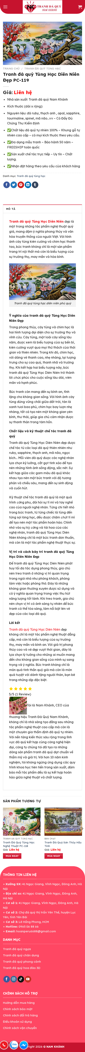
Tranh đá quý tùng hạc (42, 68)
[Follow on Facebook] (6, 979)
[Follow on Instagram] (13, 979)
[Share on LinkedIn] (28, 184)
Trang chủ (11, 68)
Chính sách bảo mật (17, 1009)
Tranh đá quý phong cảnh (22, 961)
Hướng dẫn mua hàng (19, 1003)
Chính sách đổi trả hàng (20, 1015)
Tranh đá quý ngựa (17, 949)
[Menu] (5, 7)
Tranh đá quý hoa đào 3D (21, 968)
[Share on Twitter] (13, 184)
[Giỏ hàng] (80, 7)
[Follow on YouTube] (28, 979)
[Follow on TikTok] (21, 979)
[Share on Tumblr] (35, 184)
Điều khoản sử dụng (17, 1021)
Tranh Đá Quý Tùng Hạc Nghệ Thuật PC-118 (19, 844)
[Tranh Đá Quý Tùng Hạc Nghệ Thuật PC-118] (22, 822)
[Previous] (3, 836)
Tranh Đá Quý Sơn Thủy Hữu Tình (62, 844)
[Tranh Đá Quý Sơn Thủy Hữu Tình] (63, 822)
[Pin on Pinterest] (21, 184)
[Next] (82, 836)
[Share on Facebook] (6, 184)
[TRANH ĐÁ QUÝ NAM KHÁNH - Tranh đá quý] (42, 6)
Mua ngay (12, 856)
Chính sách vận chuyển (20, 1028)
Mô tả (10, 208)
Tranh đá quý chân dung (21, 955)
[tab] (42, 208)
